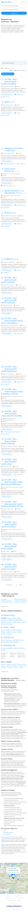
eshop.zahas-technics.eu (9, 185)
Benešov (4, 618)
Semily (3, 650)
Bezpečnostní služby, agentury (9, 602)
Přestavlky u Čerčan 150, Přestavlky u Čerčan (12, 396)
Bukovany (8, 664)
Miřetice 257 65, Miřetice (7, 509)
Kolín (18, 618)
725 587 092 (19, 474)
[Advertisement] (14, 47)
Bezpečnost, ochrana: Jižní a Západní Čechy (21, 654)
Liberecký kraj (9, 645)
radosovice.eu (20, 382)
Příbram (3, 624)
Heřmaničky (22, 666)
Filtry (25, 70)
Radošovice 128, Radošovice (8, 374)
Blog (14, 909)
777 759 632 (6, 434)
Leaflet (16, 893)
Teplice (7, 642)
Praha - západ (21, 622)
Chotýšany (10, 667)
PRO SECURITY (7, 834)
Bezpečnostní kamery (6, 601)
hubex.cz (18, 270)
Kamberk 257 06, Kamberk (8, 285)
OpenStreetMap (22, 893)
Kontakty (20, 898)
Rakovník (9, 624)
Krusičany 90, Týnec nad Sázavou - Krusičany (12, 529)
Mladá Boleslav (17, 620)
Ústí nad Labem (14, 642)
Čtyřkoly (3, 666)
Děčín (3, 640)
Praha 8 (19, 632)
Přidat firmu (8, 898)
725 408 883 (6, 207)
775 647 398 (19, 333)
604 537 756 (6, 97)
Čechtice (19, 664)
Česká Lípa (4, 648)
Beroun (9, 618)
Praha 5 (3, 632)
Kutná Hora (4, 620)
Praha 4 (19, 630)
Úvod (8, 896)
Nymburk (4, 622)
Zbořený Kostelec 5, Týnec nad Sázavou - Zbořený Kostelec (9, 419)
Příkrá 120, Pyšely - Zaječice (8, 153)
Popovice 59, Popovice (7, 305)
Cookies (19, 900)
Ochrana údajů (11, 900)
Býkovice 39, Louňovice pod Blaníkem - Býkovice (12, 487)
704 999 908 (6, 226)
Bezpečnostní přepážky (21, 601)
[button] (13, 876)
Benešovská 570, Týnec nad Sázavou (10, 325)
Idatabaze (8, 2)
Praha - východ (12, 622)
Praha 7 (14, 632)
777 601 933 (22, 163)
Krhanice (20, 667)
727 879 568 (6, 115)
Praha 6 (8, 632)
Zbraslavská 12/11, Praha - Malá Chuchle (11, 173)
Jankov (15, 667)
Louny (21, 640)
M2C (5, 830)
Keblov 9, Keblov (5, 551)
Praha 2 (8, 630)
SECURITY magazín (5, 844)
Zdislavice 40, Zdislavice (7, 105)
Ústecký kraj (8, 637)
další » (20, 585)
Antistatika (4, 599)
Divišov (8, 666)
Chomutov (8, 640)
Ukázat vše (4, 606)
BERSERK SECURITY (8, 832)
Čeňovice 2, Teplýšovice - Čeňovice (9, 446)
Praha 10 (9, 634)
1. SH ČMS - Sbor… (12, 868)
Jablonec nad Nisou (14, 648)
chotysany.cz (19, 94)
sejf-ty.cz (18, 113)
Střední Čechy (9, 615)
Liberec (22, 648)
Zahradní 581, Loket (6, 466)
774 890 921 (6, 272)
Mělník (11, 620)
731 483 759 (6, 384)
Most (2, 642)
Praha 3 (14, 630)
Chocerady (4, 667)
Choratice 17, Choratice (7, 571)
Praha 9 (3, 634)
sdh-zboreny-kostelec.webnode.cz (12, 432)
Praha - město (9, 627)
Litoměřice (15, 640)
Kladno (15, 618)
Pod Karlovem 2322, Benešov (8, 262)
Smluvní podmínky (16, 896)
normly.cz (18, 223)
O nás (14, 898)
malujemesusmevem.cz (9, 163)
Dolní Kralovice (15, 666)
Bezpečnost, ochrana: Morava (13, 654)
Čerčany (25, 664)
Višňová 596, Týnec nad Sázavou (9, 215)
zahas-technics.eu (21, 205)
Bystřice (14, 664)
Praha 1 (3, 630)
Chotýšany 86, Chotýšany (7, 86)
